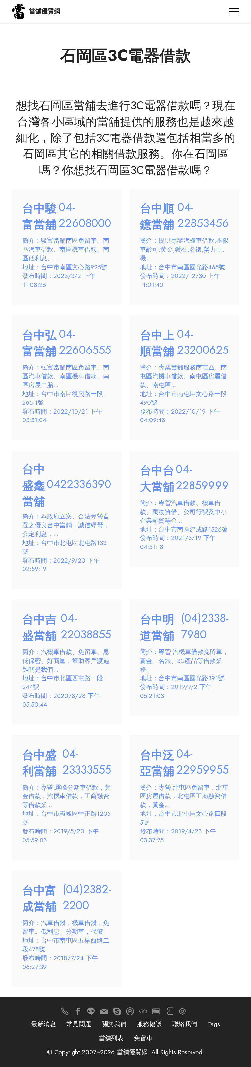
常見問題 (78, 1023)
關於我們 (114, 1023)
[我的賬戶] (169, 1013)
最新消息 (43, 1023)
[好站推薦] (143, 1013)
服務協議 (149, 1023)
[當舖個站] (156, 1013)
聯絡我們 (184, 1023)
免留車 (143, 1037)
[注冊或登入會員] (130, 1013)
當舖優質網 (44, 11)
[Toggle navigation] (234, 11)
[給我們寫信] (104, 1013)
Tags (214, 1023)
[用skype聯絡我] (117, 1013)
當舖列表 (111, 1037)
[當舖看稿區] (182, 1013)
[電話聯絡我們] (65, 1013)
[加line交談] (91, 1013)
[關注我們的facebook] (78, 1013)
